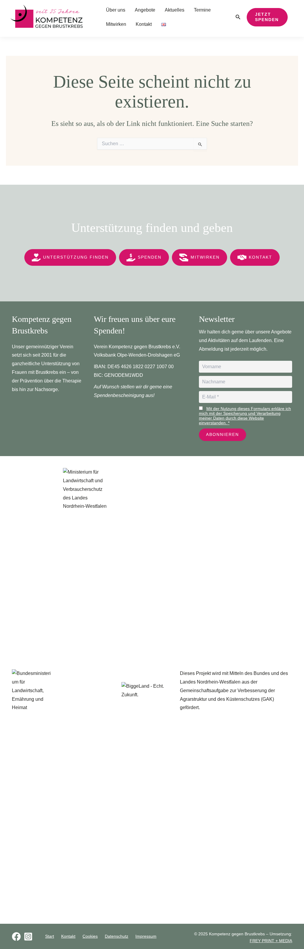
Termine (202, 9)
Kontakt (144, 24)
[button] (238, 17)
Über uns (115, 9)
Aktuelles (174, 9)
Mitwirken (116, 24)
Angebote (145, 9)
